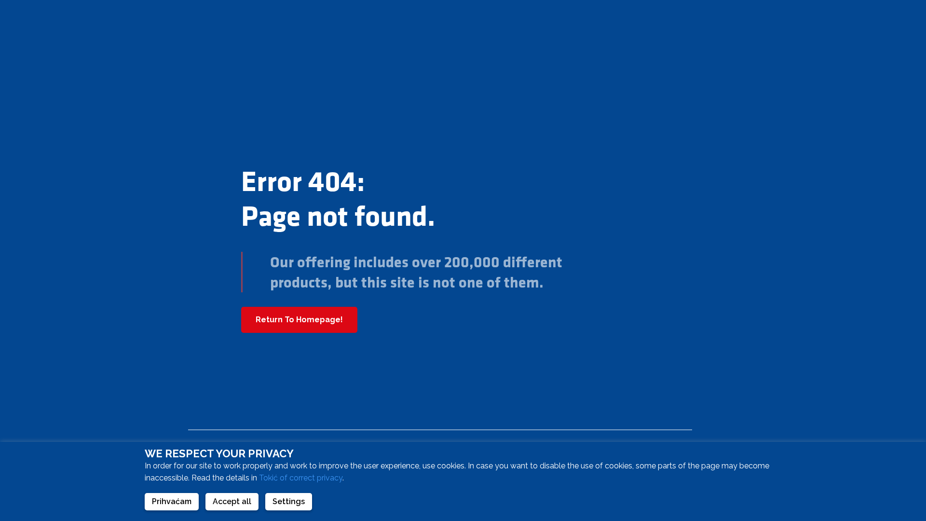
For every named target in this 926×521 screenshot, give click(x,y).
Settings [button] (288, 501)
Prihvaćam (171, 501)
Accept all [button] (232, 501)
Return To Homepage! (299, 319)
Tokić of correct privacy (300, 477)
